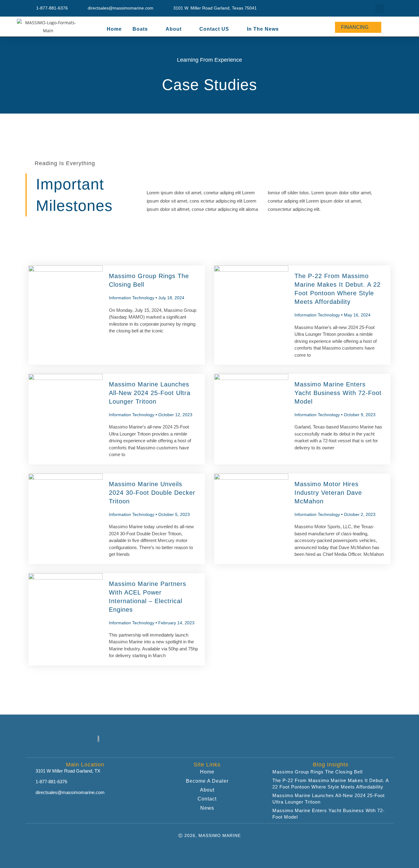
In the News (263, 29)
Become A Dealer (207, 781)
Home (114, 29)
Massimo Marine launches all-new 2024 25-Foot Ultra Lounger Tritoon (149, 393)
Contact (207, 798)
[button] (379, 8)
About (207, 789)
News (207, 808)
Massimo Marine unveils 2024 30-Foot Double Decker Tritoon (152, 493)
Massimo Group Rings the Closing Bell (317, 771)
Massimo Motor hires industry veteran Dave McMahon (328, 493)
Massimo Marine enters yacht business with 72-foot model (338, 393)
